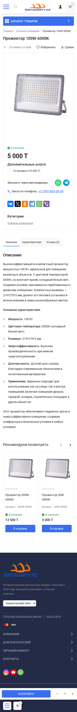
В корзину (20, 528)
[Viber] (46, 204)
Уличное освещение (27, 31)
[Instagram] (6, 672)
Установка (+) (26, 170)
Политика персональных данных (22, 616)
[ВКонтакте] (10, 204)
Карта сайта (53, 616)
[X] (18, 204)
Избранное (48, 47)
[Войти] (60, 6)
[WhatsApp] (39, 204)
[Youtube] (13, 672)
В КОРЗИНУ (26, 694)
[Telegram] (32, 204)
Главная (8, 31)
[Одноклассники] (25, 204)
